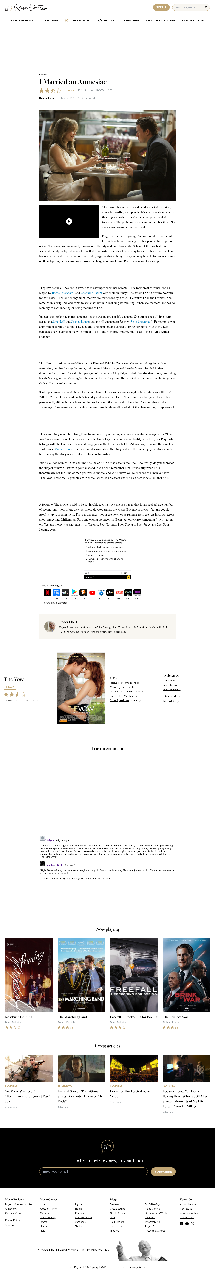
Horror (43, 1226)
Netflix (78, 1208)
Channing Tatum (91, 293)
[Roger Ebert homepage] (26, 7)
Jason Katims (170, 685)
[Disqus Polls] (107, 795)
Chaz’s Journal (118, 1208)
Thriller (78, 1226)
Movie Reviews (22, 20)
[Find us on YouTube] (187, 1223)
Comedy (44, 1213)
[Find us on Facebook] (181, 1223)
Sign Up (9, 1225)
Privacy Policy (137, 1267)
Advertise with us (189, 1213)
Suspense (80, 1222)
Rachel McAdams (63, 293)
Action (43, 1204)
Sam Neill (58, 321)
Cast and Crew (13, 1213)
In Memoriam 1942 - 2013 (96, 1249)
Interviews (131, 20)
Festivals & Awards (161, 20)
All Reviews (11, 1208)
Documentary (47, 1217)
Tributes (114, 1230)
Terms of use (118, 1267)
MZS (112, 1217)
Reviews (43, 74)
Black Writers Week (156, 1213)
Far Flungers (117, 1222)
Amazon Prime (48, 1208)
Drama (70, 90)
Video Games (152, 1208)
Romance (80, 1213)
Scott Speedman (141, 321)
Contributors (193, 20)
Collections (49, 20)
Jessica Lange (80, 321)
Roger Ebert (47, 98)
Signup (161, 7)
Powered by (48, 602)
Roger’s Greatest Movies (18, 1204)
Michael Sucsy (171, 701)
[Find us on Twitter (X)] (192, 1223)
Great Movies (79, 20)
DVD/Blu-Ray (152, 1204)
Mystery (79, 1204)
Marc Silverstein (172, 689)
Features (150, 1217)
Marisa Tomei (63, 449)
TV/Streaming (106, 20)
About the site (188, 1204)
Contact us (186, 1208)
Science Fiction (83, 1217)
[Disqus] (107, 874)
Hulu (42, 1230)
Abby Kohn (169, 680)
